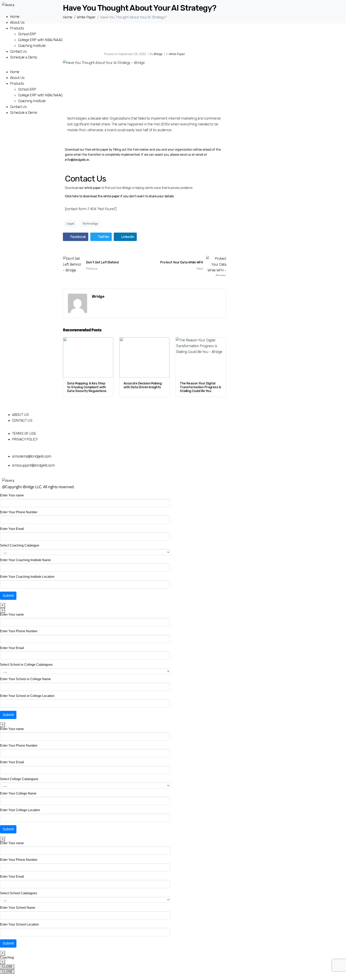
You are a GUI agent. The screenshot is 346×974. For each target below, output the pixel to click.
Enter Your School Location (19, 924)
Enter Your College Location (20, 810)
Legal (70, 223)
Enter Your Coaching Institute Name (25, 560)
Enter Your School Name (17, 907)
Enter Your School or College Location (27, 696)
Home (14, 16)
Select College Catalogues (19, 779)
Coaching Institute (32, 45)
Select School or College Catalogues (26, 664)
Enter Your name (12, 495)
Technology (90, 223)
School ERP (27, 34)
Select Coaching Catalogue (19, 545)
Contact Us (18, 51)
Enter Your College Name (18, 793)
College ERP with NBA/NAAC (40, 40)
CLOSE (7, 966)
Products (17, 28)
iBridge (98, 296)
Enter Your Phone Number (18, 512)
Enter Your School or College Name (25, 679)
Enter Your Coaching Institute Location (27, 576)
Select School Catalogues (18, 893)
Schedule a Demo (23, 57)
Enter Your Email (12, 528)
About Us (17, 22)
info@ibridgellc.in (77, 160)
